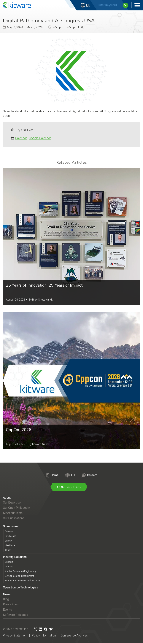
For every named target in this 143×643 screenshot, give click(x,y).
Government (11, 526)
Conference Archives (74, 635)
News (7, 594)
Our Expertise (12, 502)
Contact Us (69, 487)
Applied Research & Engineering (20, 571)
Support (9, 562)
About (7, 497)
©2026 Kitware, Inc (15, 629)
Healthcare (10, 545)
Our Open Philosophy (17, 507)
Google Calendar (40, 138)
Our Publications (13, 518)
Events (7, 609)
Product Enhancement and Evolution (23, 580)
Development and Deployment (19, 576)
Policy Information (44, 635)
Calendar (21, 138)
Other (7, 550)
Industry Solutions (15, 557)
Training (9, 566)
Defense (8, 531)
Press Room (11, 604)
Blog (6, 599)
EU (88, 5)
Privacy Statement (15, 635)
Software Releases (15, 615)
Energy (8, 540)
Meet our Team (13, 513)
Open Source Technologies (20, 587)
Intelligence (10, 536)
